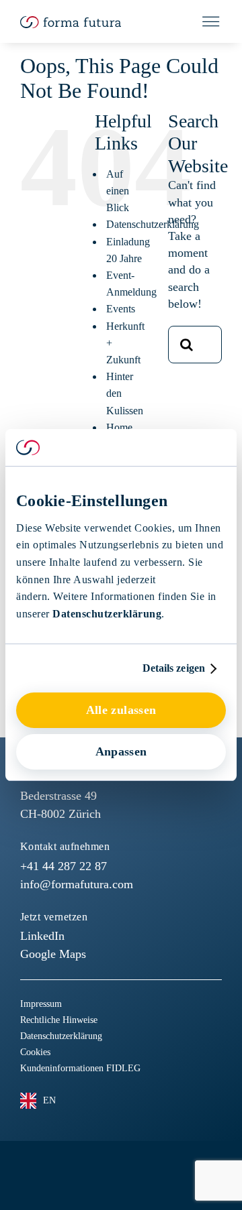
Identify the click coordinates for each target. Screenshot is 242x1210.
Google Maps (53, 954)
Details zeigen (174, 668)
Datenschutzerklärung (106, 613)
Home (119, 427)
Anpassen (121, 751)
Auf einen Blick (117, 190)
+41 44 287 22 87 (63, 866)
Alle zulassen (121, 710)
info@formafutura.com (76, 884)
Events (120, 308)
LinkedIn (42, 936)
